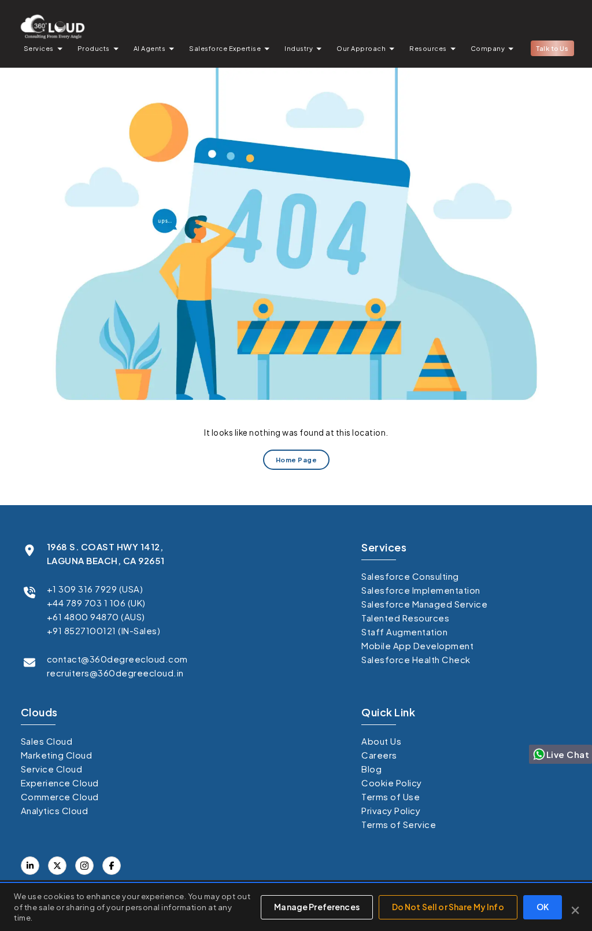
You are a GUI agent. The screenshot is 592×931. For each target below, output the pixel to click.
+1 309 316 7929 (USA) (95, 588)
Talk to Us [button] (552, 48)
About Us (381, 740)
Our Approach (361, 48)
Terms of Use (390, 796)
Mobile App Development (417, 645)
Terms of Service (398, 824)
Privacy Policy (390, 810)
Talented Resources (405, 617)
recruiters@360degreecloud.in (115, 672)
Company (488, 48)
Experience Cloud (60, 782)
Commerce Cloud (60, 796)
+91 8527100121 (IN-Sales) (104, 630)
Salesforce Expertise (225, 48)
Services (39, 48)
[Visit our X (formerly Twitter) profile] (111, 865)
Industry (298, 48)
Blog (371, 768)
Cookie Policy (391, 782)
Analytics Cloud (54, 810)
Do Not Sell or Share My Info (448, 906)
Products (93, 48)
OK (542, 906)
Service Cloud (52, 768)
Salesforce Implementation (420, 589)
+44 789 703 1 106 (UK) (96, 602)
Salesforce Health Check (416, 659)
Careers (379, 754)
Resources (428, 48)
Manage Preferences (317, 906)
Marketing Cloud (56, 754)
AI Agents (150, 48)
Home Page (296, 459)
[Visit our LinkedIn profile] (30, 865)
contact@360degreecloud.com (117, 658)
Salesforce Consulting (410, 576)
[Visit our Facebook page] (57, 865)
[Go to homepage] (52, 26)
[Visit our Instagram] (84, 865)
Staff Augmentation (404, 631)
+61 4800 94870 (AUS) (96, 616)
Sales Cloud (47, 740)
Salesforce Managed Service (424, 603)
